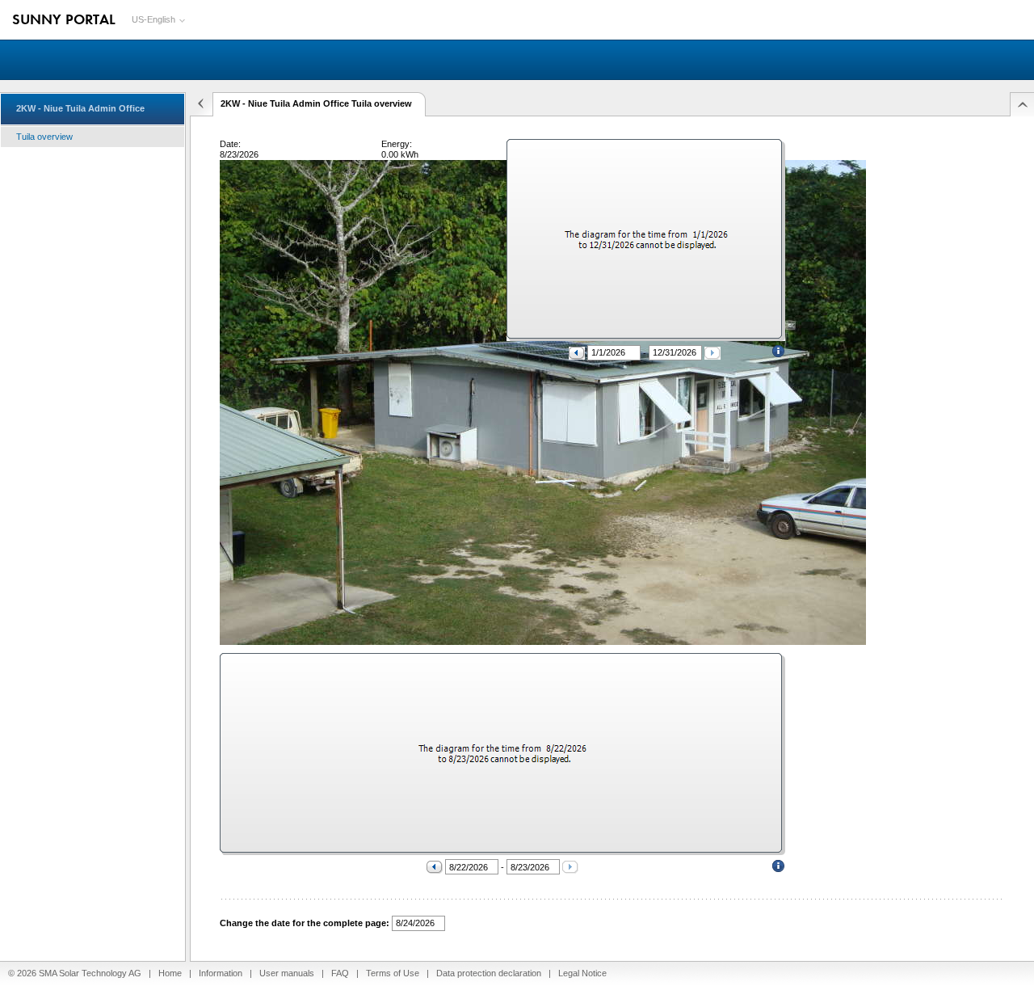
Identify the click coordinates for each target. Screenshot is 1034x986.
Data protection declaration (488, 973)
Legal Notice (582, 973)
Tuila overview (44, 136)
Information (220, 973)
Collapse (199, 104)
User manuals (286, 973)
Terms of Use (392, 973)
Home (170, 973)
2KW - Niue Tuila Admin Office (80, 108)
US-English (153, 19)
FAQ (340, 973)
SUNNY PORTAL (64, 18)
